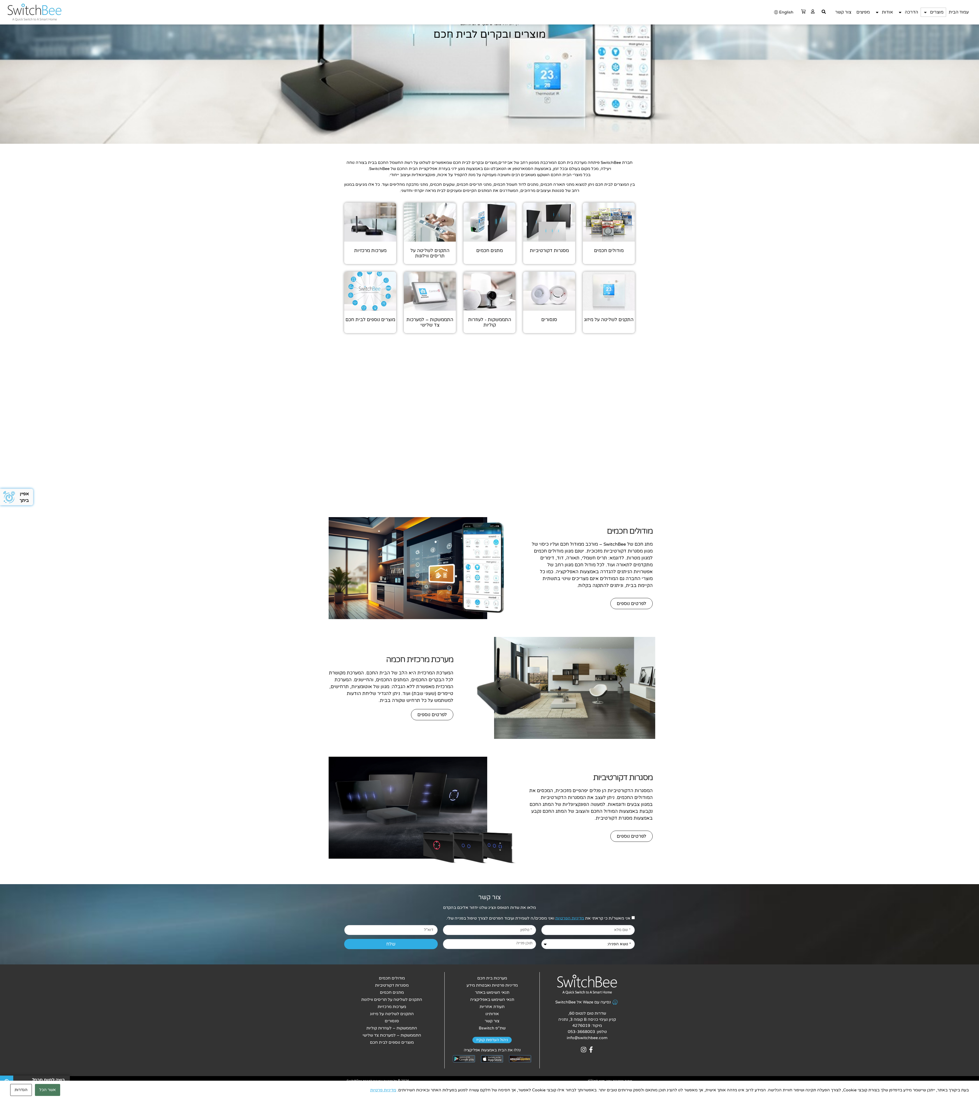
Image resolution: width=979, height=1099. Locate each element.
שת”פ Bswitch (492, 1028)
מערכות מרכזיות (392, 1006)
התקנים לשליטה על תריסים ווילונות (391, 999)
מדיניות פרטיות (383, 1090)
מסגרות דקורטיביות (392, 985)
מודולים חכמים (392, 978)
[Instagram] (583, 1049)
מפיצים (863, 12)
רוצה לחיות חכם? (48, 1080)
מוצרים (937, 12)
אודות (887, 12)
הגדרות (21, 1089)
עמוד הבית (959, 12)
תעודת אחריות (492, 1006)
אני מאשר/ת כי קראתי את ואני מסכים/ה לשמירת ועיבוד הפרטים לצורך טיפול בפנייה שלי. (538, 918)
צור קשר (843, 12)
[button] (824, 12)
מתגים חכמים (392, 992)
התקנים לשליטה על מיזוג (392, 1013)
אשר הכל (47, 1089)
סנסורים (392, 1021)
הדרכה (911, 12)
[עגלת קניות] (803, 11)
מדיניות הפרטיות (569, 918)
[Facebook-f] (591, 1049)
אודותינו (492, 1013)
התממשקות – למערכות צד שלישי (392, 1035)
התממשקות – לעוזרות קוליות (391, 1028)
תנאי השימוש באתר (492, 992)
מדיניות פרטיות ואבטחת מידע (492, 985)
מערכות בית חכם (492, 978)
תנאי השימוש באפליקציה (492, 999)
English (786, 12)
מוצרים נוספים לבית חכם (392, 1042)
